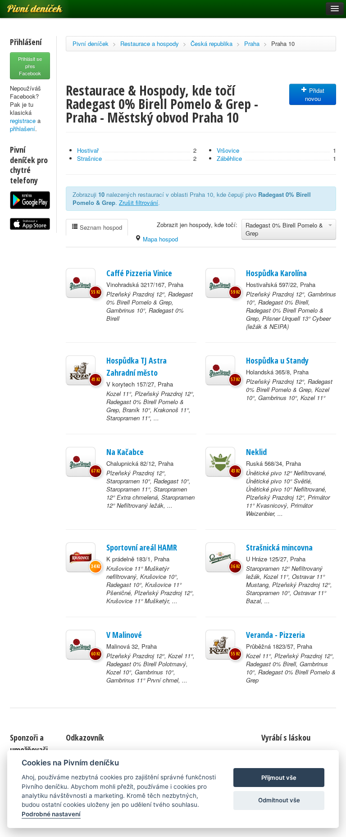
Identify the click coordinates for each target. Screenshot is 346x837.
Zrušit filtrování (138, 202)
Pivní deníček (91, 43)
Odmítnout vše (279, 800)
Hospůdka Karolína (276, 273)
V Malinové (124, 634)
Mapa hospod (159, 239)
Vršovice (228, 150)
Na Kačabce (125, 451)
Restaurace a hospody (149, 43)
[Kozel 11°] (81, 370)
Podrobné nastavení (51, 814)
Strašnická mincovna (279, 547)
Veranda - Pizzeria (275, 634)
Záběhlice (229, 158)
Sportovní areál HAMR (141, 547)
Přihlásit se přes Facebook (30, 66)
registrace (23, 120)
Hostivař (88, 150)
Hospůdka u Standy (277, 360)
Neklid (256, 451)
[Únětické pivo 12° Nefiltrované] (220, 462)
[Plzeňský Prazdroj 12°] (81, 283)
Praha (252, 43)
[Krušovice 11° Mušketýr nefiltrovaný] (81, 557)
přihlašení (22, 128)
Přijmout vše (278, 777)
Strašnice (89, 158)
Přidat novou (315, 94)
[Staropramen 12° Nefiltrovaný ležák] (220, 557)
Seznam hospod (100, 227)
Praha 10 (283, 43)
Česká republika (211, 43)
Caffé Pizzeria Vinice (139, 273)
